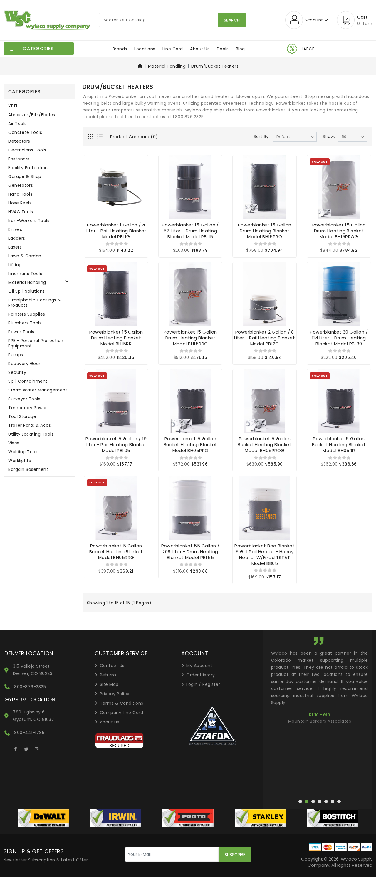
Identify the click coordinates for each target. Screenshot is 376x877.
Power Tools (21, 332)
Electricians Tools (27, 150)
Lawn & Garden (24, 256)
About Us (199, 49)
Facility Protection (28, 168)
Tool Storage (22, 416)
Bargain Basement (28, 469)
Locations (144, 49)
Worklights (19, 460)
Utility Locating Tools (30, 434)
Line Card (172, 49)
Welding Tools (23, 452)
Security (17, 372)
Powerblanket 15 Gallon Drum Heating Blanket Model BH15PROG (339, 231)
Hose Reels (19, 203)
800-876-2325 (30, 687)
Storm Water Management (37, 390)
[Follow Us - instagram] (36, 748)
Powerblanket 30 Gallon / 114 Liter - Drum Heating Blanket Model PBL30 (339, 338)
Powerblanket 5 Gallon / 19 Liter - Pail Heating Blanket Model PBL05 (116, 444)
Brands (120, 49)
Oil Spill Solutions (26, 291)
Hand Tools (20, 194)
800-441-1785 (29, 733)
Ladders (16, 238)
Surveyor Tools (24, 399)
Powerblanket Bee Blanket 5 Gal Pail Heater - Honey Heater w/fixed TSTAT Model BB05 (264, 554)
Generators (20, 185)
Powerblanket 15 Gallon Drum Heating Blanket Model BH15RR (116, 338)
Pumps (15, 355)
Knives (15, 229)
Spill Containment (28, 381)
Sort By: (262, 136)
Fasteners (19, 159)
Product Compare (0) (134, 137)
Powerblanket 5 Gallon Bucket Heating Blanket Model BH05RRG (116, 552)
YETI (12, 106)
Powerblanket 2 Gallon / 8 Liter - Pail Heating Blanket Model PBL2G (264, 338)
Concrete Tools (25, 132)
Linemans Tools (25, 273)
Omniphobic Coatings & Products (34, 302)
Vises (13, 443)
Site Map (109, 684)
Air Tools (17, 123)
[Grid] (91, 137)
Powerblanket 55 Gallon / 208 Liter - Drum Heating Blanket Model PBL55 (190, 552)
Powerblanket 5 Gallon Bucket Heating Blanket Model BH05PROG (264, 444)
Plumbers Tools (24, 323)
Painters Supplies (26, 314)
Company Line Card (121, 713)
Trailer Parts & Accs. (30, 425)
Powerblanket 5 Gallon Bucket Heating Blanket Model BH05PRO (190, 444)
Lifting (15, 265)
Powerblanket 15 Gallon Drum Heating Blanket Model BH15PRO (264, 231)
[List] (100, 137)
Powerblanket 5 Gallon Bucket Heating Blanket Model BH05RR (339, 444)
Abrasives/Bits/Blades (31, 115)
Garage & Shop (24, 176)
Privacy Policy (115, 694)
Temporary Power (27, 408)
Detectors (19, 141)
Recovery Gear (24, 363)
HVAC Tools (20, 212)
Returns (108, 675)
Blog (240, 49)
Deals (223, 49)
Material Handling (167, 66)
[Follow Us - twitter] (26, 748)
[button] (133, 706)
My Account (199, 665)
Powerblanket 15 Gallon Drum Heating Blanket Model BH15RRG (190, 338)
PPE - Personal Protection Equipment (35, 343)
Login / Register (203, 684)
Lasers (15, 247)
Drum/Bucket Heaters (215, 66)
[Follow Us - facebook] (15, 748)
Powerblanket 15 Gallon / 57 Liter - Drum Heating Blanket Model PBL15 (190, 231)
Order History (200, 675)
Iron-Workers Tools (28, 221)
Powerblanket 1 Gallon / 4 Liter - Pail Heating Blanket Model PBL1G (116, 231)
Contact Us (112, 665)
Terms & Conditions (121, 703)
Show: (329, 136)
